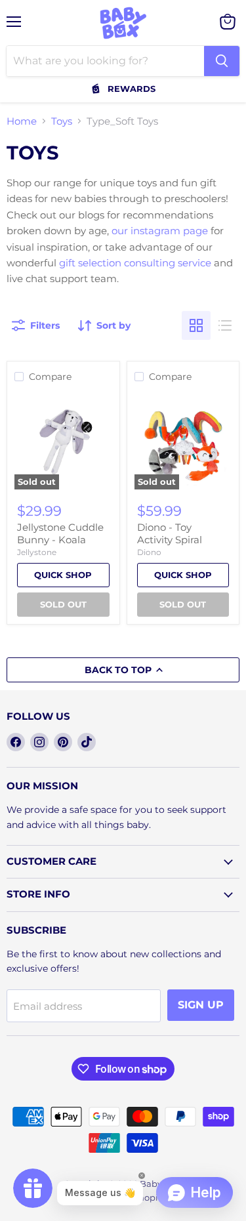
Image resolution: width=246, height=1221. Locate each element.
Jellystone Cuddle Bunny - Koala (60, 534)
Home (22, 121)
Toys (61, 121)
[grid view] (196, 325)
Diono (149, 552)
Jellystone (36, 552)
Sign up (201, 1005)
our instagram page (160, 230)
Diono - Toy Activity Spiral (169, 534)
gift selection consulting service (135, 263)
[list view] (225, 325)
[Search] (221, 61)
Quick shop (63, 574)
